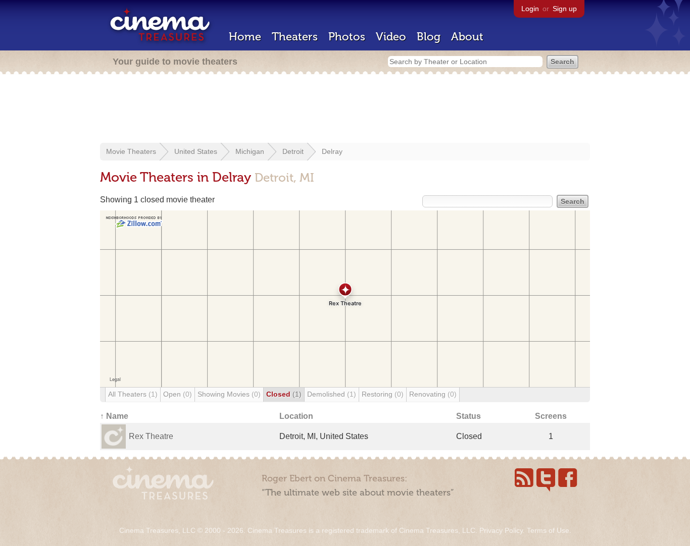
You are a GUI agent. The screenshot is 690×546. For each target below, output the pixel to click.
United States (195, 151)
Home (245, 36)
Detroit (293, 151)
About (467, 36)
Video (391, 36)
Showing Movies (229, 394)
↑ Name (114, 416)
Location (296, 416)
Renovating (433, 394)
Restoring (383, 394)
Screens (551, 416)
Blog (428, 36)
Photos (346, 36)
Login (530, 9)
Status (468, 416)
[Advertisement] (345, 109)
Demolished (331, 394)
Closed (284, 394)
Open (177, 394)
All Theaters (133, 394)
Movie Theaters (131, 151)
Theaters (295, 36)
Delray (332, 151)
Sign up (565, 9)
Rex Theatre (151, 436)
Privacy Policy (501, 530)
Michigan (249, 151)
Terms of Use (548, 530)
